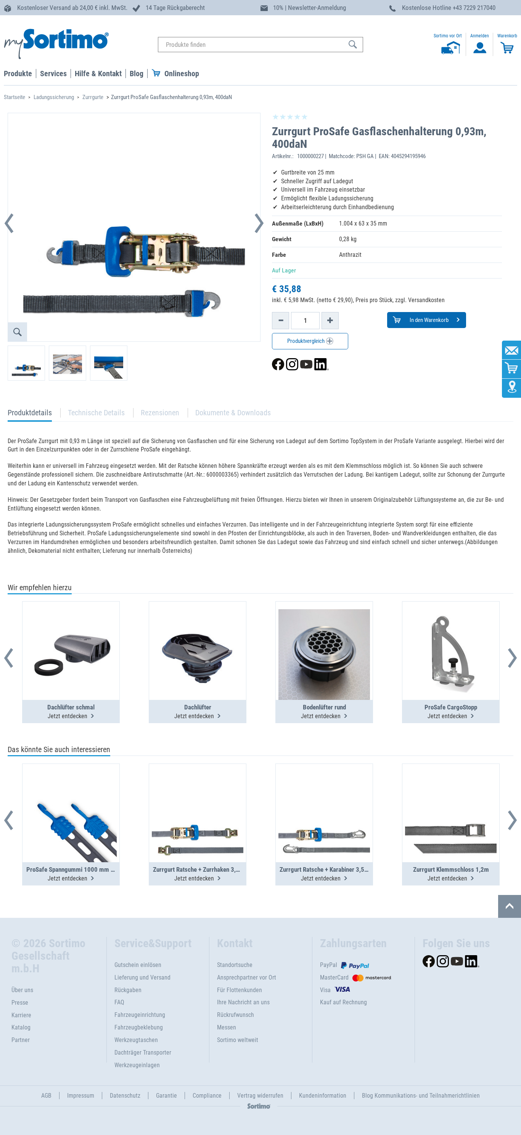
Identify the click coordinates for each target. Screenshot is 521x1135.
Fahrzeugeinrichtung (139, 1014)
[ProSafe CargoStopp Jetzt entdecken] (450, 632)
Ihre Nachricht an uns (243, 1002)
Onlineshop (181, 73)
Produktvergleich (306, 341)
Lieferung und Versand (142, 977)
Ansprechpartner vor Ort (246, 977)
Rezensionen (160, 412)
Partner (20, 1040)
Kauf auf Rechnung (343, 1002)
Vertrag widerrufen (260, 1095)
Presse (19, 1002)
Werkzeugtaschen (136, 1040)
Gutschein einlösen (137, 965)
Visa (325, 990)
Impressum (80, 1095)
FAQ (119, 1002)
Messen (226, 1027)
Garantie (166, 1095)
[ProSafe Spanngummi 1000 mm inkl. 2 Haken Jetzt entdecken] (71, 794)
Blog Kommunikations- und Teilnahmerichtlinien (421, 1095)
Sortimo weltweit (237, 1040)
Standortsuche (234, 965)
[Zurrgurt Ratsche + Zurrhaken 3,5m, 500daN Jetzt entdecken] (197, 794)
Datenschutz (125, 1095)
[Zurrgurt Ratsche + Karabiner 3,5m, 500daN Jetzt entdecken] (324, 794)
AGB (46, 1095)
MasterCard (334, 977)
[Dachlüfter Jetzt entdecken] (197, 632)
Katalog (21, 1027)
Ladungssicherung (54, 97)
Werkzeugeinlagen (137, 1065)
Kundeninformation (322, 1095)
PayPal (328, 965)
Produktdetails (30, 415)
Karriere (21, 1015)
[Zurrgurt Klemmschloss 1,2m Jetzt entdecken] (450, 794)
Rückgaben (128, 990)
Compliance (207, 1095)
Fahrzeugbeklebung (138, 1027)
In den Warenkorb (428, 320)
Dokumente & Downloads (233, 412)
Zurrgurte (92, 97)
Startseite (14, 97)
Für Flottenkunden (239, 990)
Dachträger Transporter (142, 1052)
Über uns (22, 990)
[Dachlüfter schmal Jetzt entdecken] (71, 632)
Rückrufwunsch (235, 1014)
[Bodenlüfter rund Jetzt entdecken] (324, 632)
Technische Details (96, 412)
